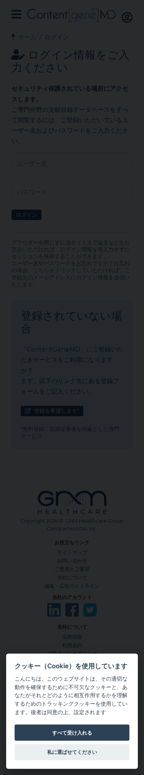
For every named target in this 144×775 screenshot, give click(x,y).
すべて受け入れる (72, 733)
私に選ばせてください (72, 752)
